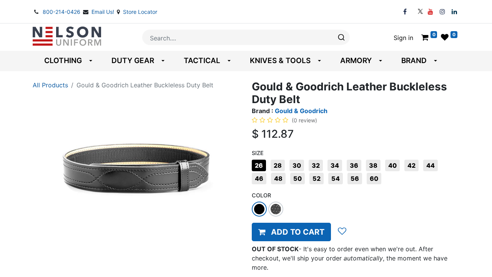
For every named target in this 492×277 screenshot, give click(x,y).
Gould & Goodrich (301, 111)
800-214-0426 (62, 11)
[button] (291, 232)
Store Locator (140, 11)
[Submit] (341, 37)
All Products (50, 85)
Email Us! (103, 11)
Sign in (403, 38)
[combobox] (246, 37)
